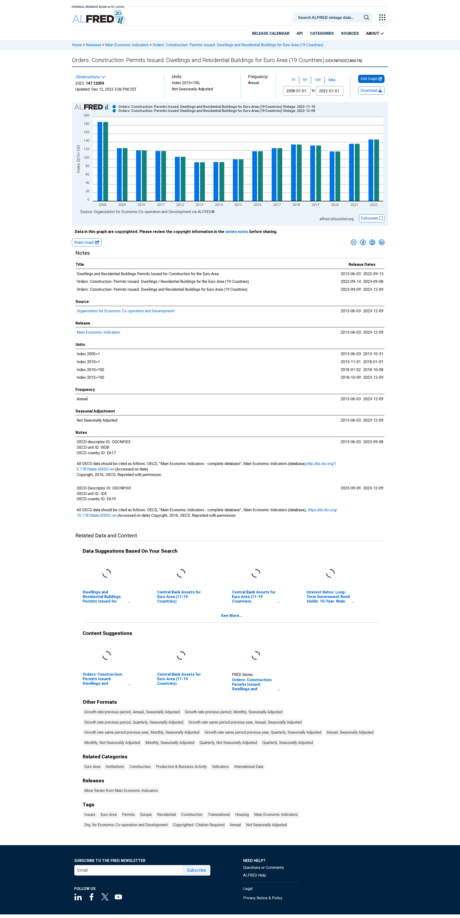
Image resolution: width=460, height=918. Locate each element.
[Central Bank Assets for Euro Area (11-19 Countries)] (181, 573)
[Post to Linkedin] (382, 242)
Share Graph (84, 242)
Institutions (115, 766)
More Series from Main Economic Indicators (121, 790)
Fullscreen (370, 218)
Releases (93, 45)
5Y (305, 80)
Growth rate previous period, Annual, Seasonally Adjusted (132, 712)
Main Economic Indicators (127, 45)
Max (332, 80)
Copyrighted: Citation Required (198, 825)
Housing (242, 814)
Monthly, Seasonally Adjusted (169, 742)
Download (369, 90)
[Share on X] (353, 242)
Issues (89, 814)
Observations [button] (88, 77)
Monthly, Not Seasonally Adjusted (112, 742)
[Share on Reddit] (372, 242)
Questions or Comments (263, 867)
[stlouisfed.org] (98, 6)
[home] (99, 17)
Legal (248, 888)
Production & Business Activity (181, 766)
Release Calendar (270, 33)
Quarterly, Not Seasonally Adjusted (228, 742)
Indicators (220, 766)
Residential (166, 814)
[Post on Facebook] (363, 242)
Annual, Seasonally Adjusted (350, 732)
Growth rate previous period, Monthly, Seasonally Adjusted (233, 712)
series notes (236, 231)
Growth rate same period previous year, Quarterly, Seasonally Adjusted (263, 732)
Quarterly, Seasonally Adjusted (287, 742)
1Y (293, 80)
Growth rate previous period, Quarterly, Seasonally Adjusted (133, 722)
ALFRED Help (254, 875)
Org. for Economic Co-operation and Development (126, 825)
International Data (248, 766)
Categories (322, 33)
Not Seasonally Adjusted (266, 825)
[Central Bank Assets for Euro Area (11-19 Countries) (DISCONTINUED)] (256, 573)
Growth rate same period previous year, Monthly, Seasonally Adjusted (141, 732)
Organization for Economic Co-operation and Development (125, 311)
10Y (318, 80)
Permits (128, 814)
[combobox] (333, 17)
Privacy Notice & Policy (262, 898)
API (300, 33)
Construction (140, 766)
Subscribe (196, 870)
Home (77, 45)
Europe (146, 814)
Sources (350, 33)
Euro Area (92, 766)
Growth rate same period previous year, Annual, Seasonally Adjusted (245, 722)
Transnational (219, 814)
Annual (235, 825)
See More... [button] (232, 615)
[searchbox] (333, 18)
